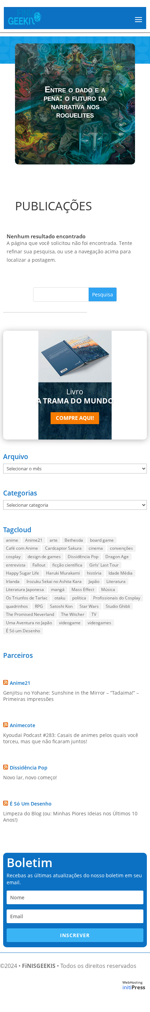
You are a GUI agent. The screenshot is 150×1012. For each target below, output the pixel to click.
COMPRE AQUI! (75, 417)
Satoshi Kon (61, 606)
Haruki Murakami (63, 573)
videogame (70, 623)
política (79, 598)
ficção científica (67, 565)
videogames (99, 623)
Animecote (22, 725)
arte (54, 540)
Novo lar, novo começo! (30, 777)
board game (102, 540)
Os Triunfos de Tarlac (26, 598)
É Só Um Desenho (31, 803)
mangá (58, 589)
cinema (96, 548)
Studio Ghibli (118, 606)
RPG (39, 606)
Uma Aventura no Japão (29, 623)
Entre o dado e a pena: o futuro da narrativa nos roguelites (75, 102)
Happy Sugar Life (22, 573)
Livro (75, 396)
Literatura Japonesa (25, 589)
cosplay (13, 557)
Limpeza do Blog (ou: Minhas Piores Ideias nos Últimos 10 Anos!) (70, 816)
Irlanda (13, 581)
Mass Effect (83, 589)
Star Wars (89, 606)
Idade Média (120, 573)
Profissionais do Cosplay (116, 598)
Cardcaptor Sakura (63, 548)
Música (108, 589)
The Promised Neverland (30, 614)
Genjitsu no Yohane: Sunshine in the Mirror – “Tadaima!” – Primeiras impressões (71, 695)
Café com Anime (22, 548)
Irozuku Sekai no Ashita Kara (54, 581)
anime (12, 540)
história (94, 573)
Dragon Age (117, 557)
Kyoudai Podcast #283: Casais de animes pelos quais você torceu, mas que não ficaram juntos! (70, 738)
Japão (94, 581)
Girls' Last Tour (104, 565)
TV (93, 614)
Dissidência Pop (83, 557)
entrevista (15, 565)
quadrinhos (17, 606)
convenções (121, 548)
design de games (44, 557)
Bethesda (74, 540)
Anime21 (34, 540)
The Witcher (72, 614)
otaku (59, 598)
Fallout (38, 565)
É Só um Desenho (23, 631)
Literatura (116, 581)
